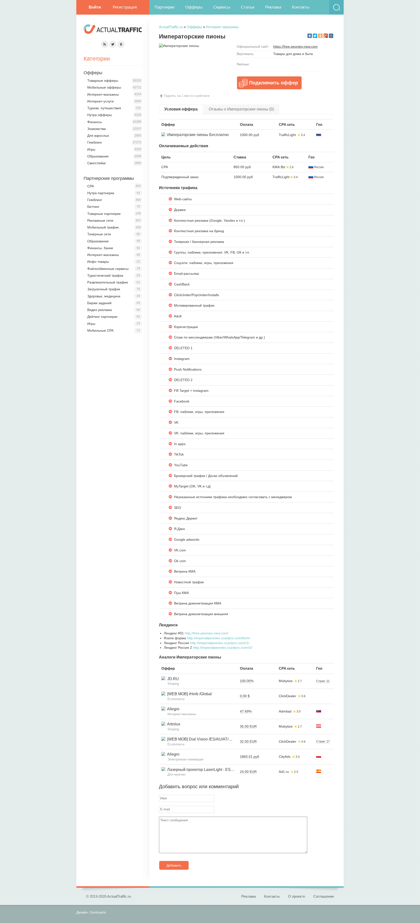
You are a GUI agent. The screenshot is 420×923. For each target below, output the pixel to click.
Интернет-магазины (222, 27)
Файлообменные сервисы (108, 269)
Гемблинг (94, 142)
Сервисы (221, 7)
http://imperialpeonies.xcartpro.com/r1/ (219, 643)
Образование (98, 156)
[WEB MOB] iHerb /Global (188, 694)
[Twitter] (315, 36)
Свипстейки (96, 163)
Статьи (247, 7)
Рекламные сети (100, 220)
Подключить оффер (273, 82)
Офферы (193, 7)
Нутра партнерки (100, 193)
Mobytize (286, 681)
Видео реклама (99, 310)
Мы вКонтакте (121, 44)
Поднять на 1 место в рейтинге (187, 96)
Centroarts (98, 912)
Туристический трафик (105, 275)
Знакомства (96, 129)
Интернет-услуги (100, 101)
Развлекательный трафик (107, 282)
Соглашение (323, 896)
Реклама (273, 7)
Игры (91, 149)
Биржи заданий (99, 303)
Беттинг (93, 207)
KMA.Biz (278, 167)
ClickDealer (287, 696)
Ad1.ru (284, 772)
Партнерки (165, 7)
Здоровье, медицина (103, 296)
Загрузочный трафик (103, 289)
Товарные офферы (102, 80)
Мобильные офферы (104, 87)
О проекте (296, 896)
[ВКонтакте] (309, 36)
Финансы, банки (100, 248)
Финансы (94, 122)
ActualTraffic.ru (171, 27)
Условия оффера (181, 109)
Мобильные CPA (100, 330)
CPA (164, 167)
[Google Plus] (326, 36)
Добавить (173, 865)
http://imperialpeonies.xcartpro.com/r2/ (222, 647)
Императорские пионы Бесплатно (197, 135)
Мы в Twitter (112, 44)
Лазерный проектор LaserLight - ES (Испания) (207, 770)
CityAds (284, 757)
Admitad (285, 711)
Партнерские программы (109, 178)
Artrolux (172, 724)
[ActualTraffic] (113, 29)
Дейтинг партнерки (102, 317)
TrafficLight (287, 135)
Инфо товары (98, 262)
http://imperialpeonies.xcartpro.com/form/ (218, 638)
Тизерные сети (99, 234)
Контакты (300, 7)
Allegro (172, 709)
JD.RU (172, 679)
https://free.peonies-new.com (295, 46)
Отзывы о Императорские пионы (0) (241, 109)
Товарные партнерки (104, 214)
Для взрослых (98, 135)
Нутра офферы (99, 115)
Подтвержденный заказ (179, 177)
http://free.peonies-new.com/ (206, 633)
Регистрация (125, 7)
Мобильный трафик (103, 227)
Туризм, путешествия (104, 108)
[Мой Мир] (331, 36)
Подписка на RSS (104, 44)
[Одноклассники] (320, 36)
